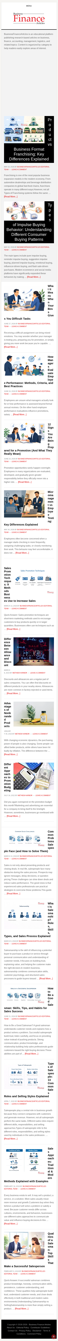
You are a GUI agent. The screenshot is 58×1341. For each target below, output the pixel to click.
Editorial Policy (22, 1327)
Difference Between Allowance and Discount (7, 652)
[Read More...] (10, 196)
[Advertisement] (29, 82)
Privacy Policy (25, 1331)
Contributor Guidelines (40, 1327)
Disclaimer (37, 1331)
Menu (29, 6)
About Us (11, 1327)
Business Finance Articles (29, 18)
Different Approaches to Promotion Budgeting (7, 777)
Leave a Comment (19, 170)
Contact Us (12, 1331)
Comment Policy (34, 1334)
